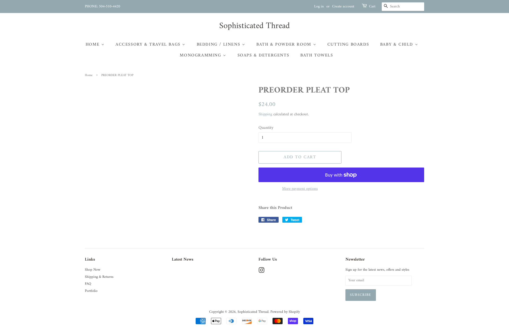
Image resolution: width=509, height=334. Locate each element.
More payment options (300, 188)
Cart (372, 6)
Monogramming (201, 55)
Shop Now (92, 270)
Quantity (265, 127)
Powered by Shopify (285, 312)
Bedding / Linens (219, 44)
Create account (343, 6)
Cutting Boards (348, 44)
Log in (319, 6)
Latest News (182, 259)
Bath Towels (316, 55)
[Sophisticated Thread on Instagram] (261, 272)
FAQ (88, 284)
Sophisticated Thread (254, 26)
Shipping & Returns (99, 277)
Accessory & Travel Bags (149, 44)
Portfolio (91, 291)
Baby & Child (397, 44)
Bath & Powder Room (284, 44)
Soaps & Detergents (263, 55)
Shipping (265, 114)
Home (93, 44)
